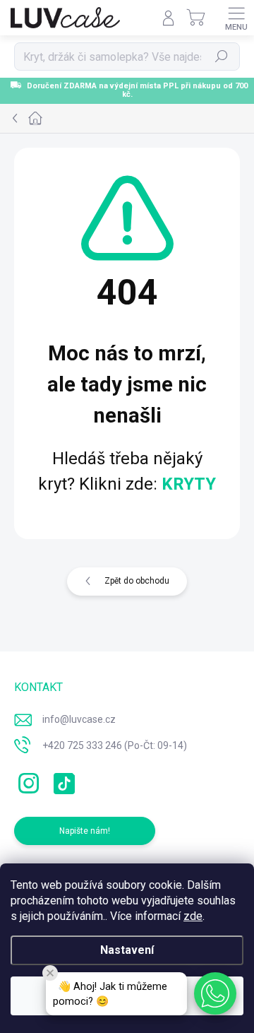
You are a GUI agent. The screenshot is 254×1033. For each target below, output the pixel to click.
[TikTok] (61, 780)
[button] (215, 993)
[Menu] (236, 17)
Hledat (221, 56)
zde (192, 916)
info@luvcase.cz (79, 719)
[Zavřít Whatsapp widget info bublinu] (50, 973)
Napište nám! (84, 831)
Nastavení (127, 950)
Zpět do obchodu (136, 581)
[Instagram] (26, 780)
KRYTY (189, 484)
